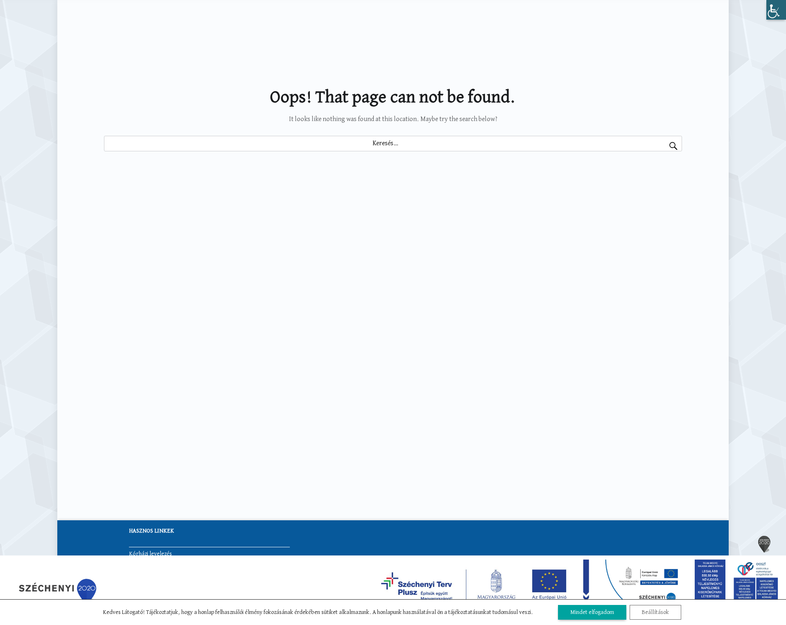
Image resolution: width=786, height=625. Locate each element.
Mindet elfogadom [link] (592, 612)
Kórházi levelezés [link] (150, 554)
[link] (776, 10)
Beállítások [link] (655, 612)
